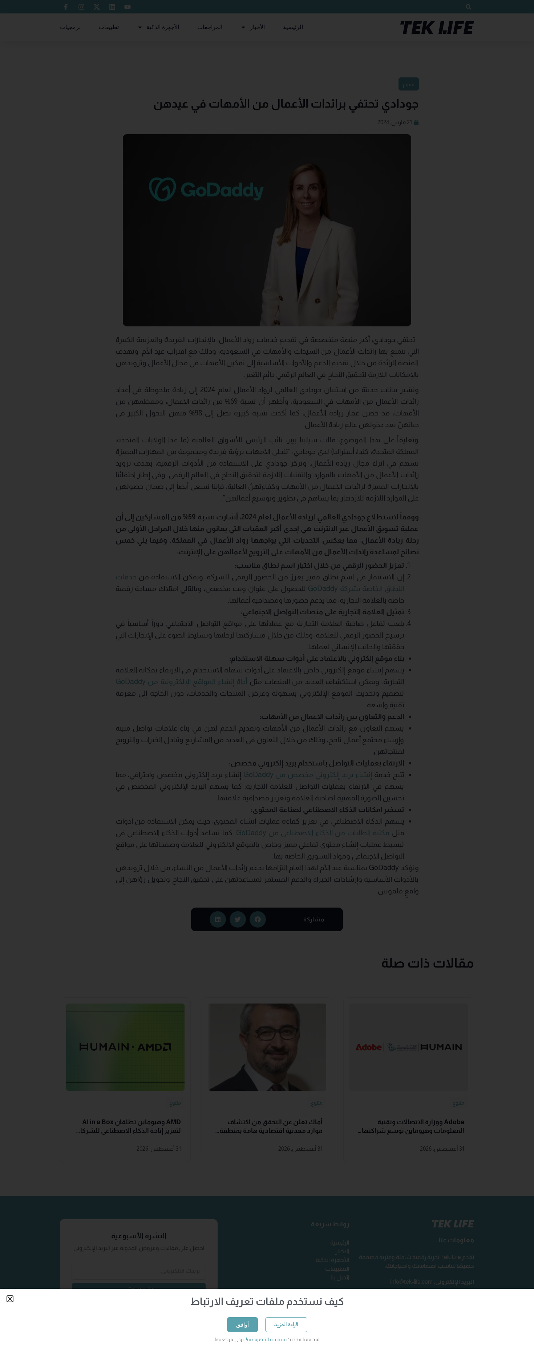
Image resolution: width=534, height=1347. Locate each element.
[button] (10, 1299)
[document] (267, 673)
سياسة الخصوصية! (265, 1339)
